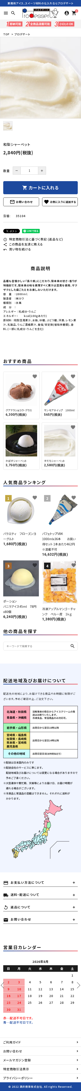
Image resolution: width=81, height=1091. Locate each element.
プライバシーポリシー (18, 1078)
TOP (6, 34)
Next (77, 985)
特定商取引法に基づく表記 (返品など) (33, 239)
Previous (4, 985)
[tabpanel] (40, 78)
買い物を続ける (17, 249)
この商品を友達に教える (23, 244)
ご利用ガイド (12, 1042)
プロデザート (22, 34)
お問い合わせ (21, 201)
